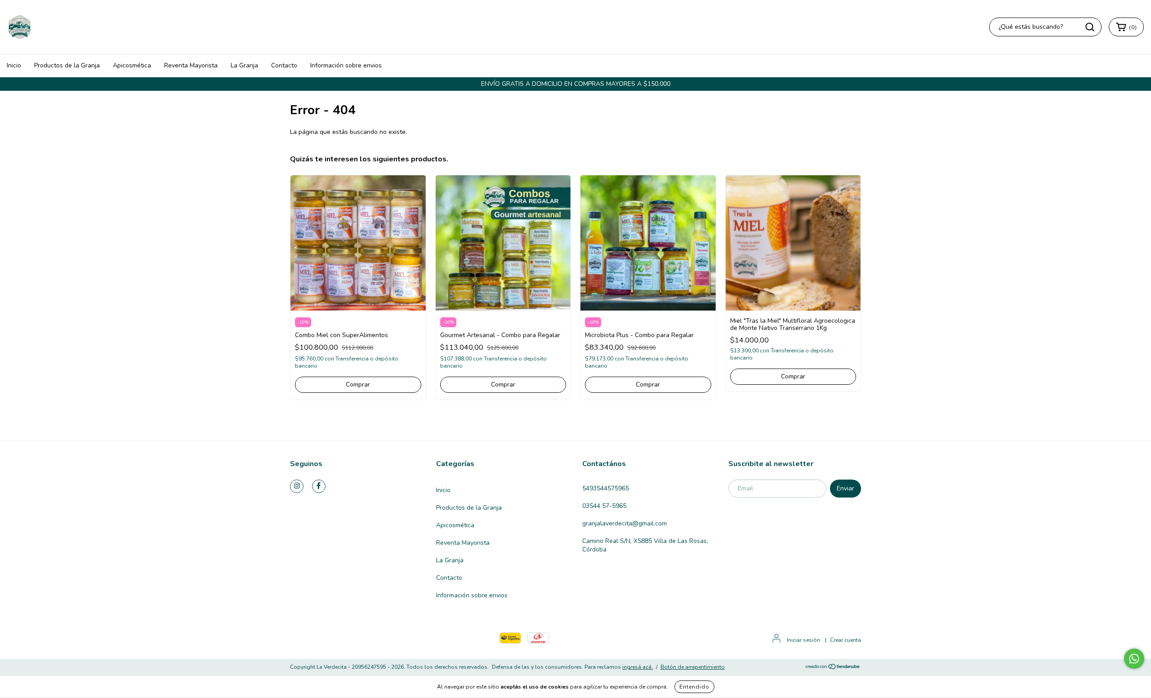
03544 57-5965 (604, 506)
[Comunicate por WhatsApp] (1134, 659)
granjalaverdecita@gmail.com (624, 523)
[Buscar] (1090, 27)
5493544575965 (605, 488)
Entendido (694, 686)
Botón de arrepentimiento (692, 667)
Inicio (14, 65)
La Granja (244, 65)
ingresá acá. (637, 667)
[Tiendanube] (833, 667)
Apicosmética (132, 65)
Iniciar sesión (803, 640)
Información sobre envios (346, 65)
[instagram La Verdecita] (296, 486)
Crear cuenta (845, 640)
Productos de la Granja (67, 65)
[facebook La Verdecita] (319, 486)
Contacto (284, 65)
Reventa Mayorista (191, 65)
